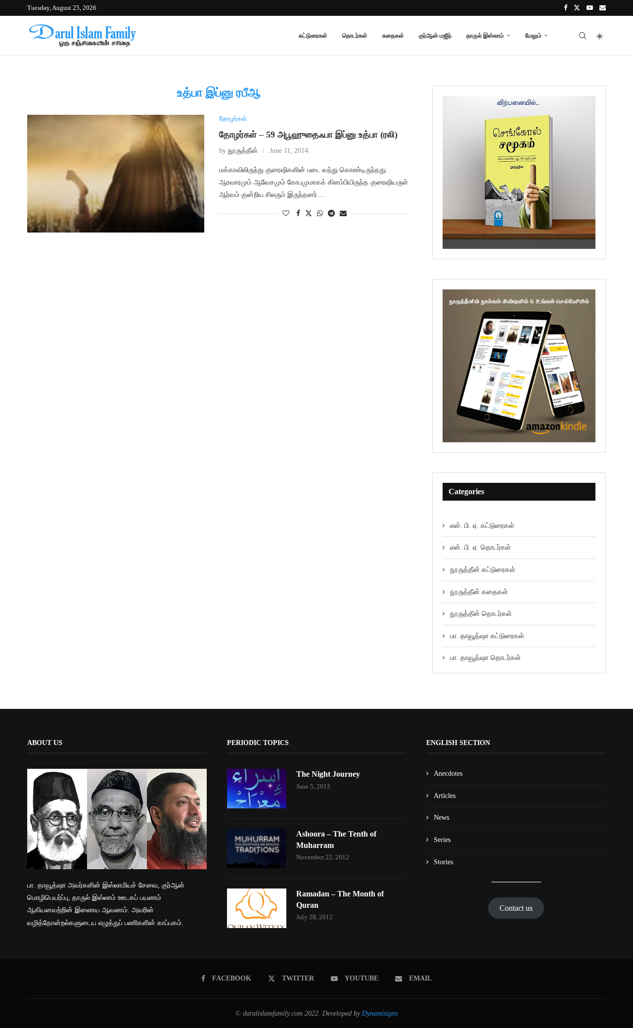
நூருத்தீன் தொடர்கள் (481, 613)
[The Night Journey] (256, 788)
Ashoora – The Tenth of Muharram (336, 839)
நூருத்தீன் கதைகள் (479, 592)
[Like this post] (285, 214)
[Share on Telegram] (331, 214)
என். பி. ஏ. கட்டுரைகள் (482, 525)
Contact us (516, 908)
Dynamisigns (380, 1013)
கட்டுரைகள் (313, 35)
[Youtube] (590, 8)
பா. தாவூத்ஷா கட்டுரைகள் (487, 636)
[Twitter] (577, 8)
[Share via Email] (343, 214)
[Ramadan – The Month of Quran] (256, 908)
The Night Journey (328, 774)
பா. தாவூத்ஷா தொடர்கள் (485, 657)
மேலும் (533, 35)
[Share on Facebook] (298, 214)
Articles (444, 795)
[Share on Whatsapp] (320, 214)
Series (442, 839)
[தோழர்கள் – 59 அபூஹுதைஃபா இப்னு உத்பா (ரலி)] (115, 174)
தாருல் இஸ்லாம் (485, 35)
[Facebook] (565, 8)
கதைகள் (393, 35)
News (441, 817)
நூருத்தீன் (243, 150)
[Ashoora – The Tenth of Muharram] (256, 848)
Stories (443, 862)
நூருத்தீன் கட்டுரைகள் (482, 569)
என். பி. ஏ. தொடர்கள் (480, 547)
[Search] (583, 35)
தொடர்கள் (354, 35)
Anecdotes (448, 773)
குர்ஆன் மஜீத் (435, 35)
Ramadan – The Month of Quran (340, 899)
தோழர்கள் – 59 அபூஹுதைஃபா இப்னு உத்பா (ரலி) (308, 135)
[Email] (602, 8)
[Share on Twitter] (308, 213)
